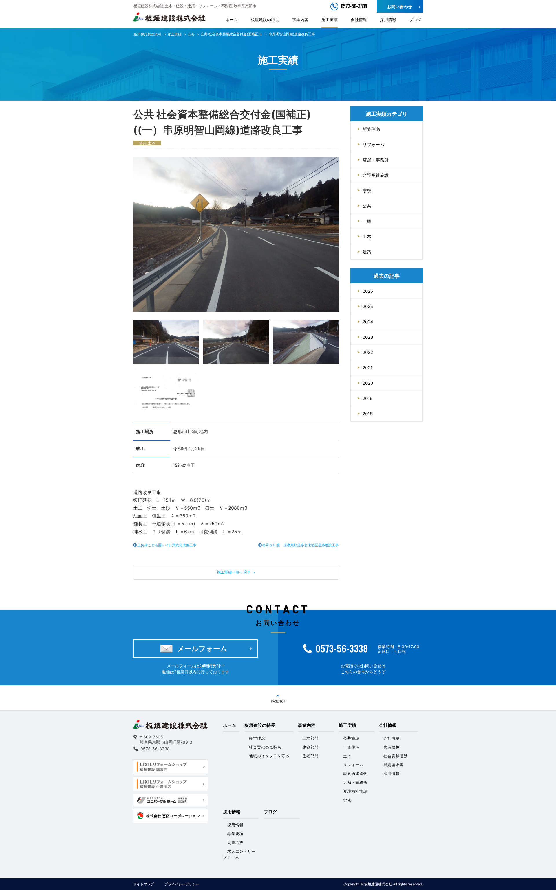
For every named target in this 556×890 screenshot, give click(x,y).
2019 (367, 398)
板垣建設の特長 (265, 19)
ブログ (415, 19)
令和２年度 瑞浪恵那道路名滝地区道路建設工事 (300, 545)
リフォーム (373, 144)
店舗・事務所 (376, 160)
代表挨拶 (391, 747)
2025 (368, 306)
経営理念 (257, 738)
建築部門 (310, 747)
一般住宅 (351, 747)
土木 (151, 143)
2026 (368, 291)
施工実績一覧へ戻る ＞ (236, 572)
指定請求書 (393, 764)
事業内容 (300, 19)
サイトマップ (143, 884)
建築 (367, 252)
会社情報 (359, 19)
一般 (367, 221)
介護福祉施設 (376, 175)
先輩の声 (235, 842)
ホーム (232, 19)
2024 (368, 322)
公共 (143, 143)
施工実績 (329, 19)
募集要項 (235, 833)
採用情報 (388, 19)
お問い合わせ (399, 6)
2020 (368, 383)
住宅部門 (310, 755)
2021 (367, 368)
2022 (368, 352)
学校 (367, 190)
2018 (367, 414)
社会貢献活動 (395, 755)
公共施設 (351, 738)
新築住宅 (371, 129)
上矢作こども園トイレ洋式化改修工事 (166, 545)
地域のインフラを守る (269, 755)
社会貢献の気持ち (265, 747)
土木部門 (310, 738)
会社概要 (391, 738)
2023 (368, 337)
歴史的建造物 (355, 773)
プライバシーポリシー (181, 884)
